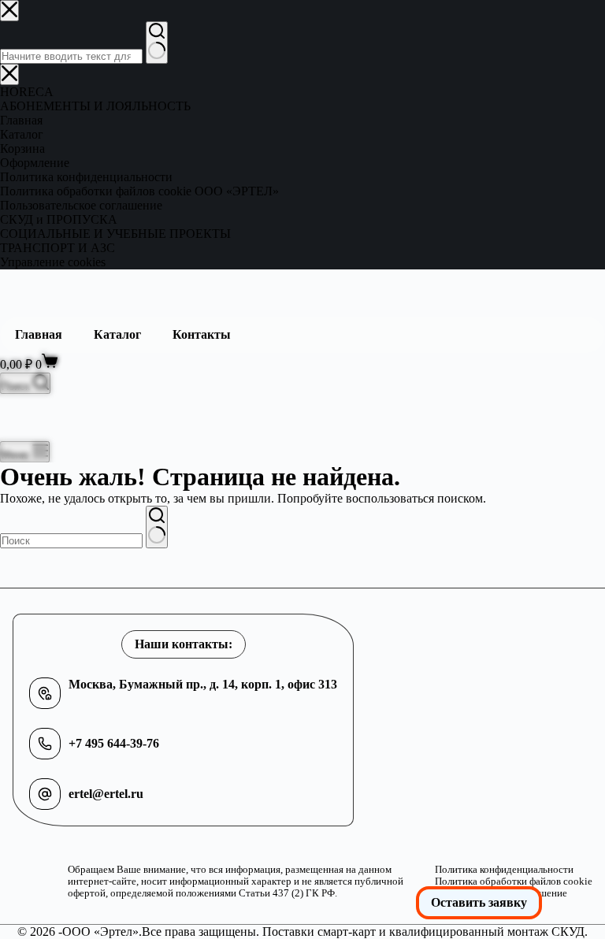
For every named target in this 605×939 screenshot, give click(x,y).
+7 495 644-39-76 (114, 743)
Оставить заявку (479, 902)
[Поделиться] (518, 17)
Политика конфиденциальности (504, 869)
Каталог (117, 334)
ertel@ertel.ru (106, 793)
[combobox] (71, 540)
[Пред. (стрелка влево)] (27, 469)
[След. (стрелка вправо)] (577, 469)
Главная (38, 334)
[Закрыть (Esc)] (553, 17)
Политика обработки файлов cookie (513, 881)
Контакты (202, 334)
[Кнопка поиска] (157, 527)
